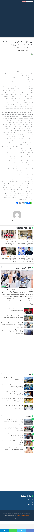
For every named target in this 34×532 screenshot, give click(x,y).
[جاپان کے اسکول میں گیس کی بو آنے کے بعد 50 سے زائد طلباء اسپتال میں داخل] (28, 429)
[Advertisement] (17, 19)
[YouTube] (15, 518)
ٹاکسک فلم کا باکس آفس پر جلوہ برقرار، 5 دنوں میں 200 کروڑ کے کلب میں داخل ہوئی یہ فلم (12, 324)
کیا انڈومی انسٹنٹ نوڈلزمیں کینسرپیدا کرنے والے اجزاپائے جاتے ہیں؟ (12, 399)
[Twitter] (17, 518)
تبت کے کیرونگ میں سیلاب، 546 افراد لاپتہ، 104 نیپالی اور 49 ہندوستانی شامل (13, 421)
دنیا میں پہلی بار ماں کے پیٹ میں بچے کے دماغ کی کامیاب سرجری (12, 385)
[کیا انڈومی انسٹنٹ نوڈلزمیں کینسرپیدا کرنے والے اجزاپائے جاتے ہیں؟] (28, 400)
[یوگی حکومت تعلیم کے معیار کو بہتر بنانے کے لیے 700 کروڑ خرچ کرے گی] (28, 450)
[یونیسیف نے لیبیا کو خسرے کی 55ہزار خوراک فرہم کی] (28, 380)
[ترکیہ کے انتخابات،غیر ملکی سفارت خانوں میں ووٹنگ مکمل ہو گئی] (25, 234)
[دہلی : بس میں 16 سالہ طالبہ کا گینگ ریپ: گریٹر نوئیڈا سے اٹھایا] (28, 332)
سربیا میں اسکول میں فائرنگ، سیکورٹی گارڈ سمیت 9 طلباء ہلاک (13, 434)
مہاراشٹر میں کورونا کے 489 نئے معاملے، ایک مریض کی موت (14, 406)
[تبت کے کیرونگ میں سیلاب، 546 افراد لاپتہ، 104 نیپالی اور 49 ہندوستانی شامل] (28, 422)
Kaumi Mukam (17, 221)
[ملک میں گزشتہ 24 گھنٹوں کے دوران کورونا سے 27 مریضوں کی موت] (28, 394)
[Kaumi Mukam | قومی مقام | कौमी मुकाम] (27, 1)
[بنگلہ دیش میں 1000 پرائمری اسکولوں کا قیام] (28, 443)
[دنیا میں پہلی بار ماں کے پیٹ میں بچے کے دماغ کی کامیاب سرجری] (28, 387)
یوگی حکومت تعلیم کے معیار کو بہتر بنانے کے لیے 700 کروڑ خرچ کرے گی (13, 448)
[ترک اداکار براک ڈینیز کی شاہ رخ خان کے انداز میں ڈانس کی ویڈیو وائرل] (25, 251)
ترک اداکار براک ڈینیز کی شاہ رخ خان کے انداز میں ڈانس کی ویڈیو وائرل (26, 259)
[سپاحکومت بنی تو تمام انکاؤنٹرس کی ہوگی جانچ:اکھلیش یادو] (28, 311)
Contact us (30, 504)
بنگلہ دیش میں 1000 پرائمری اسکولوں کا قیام (12, 441)
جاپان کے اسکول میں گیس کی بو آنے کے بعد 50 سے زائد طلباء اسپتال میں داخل (12, 427)
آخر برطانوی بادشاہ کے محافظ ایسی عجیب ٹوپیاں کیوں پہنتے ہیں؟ (10, 243)
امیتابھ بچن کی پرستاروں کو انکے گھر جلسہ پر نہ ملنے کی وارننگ (9, 259)
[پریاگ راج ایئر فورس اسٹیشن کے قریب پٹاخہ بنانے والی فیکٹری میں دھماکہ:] (28, 318)
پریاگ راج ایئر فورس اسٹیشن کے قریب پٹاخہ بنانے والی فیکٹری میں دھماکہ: (13, 316)
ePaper (31, 507)
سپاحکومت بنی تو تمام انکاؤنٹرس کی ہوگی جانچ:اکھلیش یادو (13, 309)
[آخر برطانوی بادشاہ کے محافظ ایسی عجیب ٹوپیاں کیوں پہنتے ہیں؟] (8, 234)
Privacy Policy (29, 502)
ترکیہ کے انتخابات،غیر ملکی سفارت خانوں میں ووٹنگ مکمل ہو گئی (25, 243)
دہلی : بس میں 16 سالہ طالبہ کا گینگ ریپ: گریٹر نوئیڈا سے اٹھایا (12, 330)
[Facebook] (19, 518)
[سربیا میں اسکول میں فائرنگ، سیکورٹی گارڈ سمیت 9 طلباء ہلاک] (28, 436)
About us (30, 499)
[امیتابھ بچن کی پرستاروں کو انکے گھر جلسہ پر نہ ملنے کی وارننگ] (8, 251)
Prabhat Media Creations (22, 515)
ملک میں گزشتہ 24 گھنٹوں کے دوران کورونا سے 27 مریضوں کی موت (14, 392)
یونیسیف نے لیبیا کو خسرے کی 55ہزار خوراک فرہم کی (13, 378)
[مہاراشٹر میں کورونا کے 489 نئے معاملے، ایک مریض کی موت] (28, 407)
